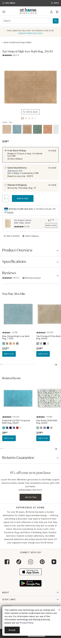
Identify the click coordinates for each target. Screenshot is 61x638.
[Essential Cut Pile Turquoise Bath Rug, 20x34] (4, 427)
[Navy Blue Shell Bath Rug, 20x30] (48, 427)
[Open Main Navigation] (4, 12)
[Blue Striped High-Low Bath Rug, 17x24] (4, 343)
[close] (59, 610)
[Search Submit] (55, 20)
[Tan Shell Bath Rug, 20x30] (51, 427)
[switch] (12, 236)
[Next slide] (56, 364)
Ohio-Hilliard (16, 159)
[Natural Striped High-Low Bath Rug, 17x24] (14, 343)
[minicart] (57, 11)
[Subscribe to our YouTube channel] (54, 562)
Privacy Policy (26, 623)
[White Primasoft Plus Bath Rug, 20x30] (48, 343)
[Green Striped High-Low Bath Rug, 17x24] (17, 343)
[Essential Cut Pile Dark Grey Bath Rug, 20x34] (7, 427)
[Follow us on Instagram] (30, 562)
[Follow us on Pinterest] (42, 562)
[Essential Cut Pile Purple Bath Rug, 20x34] (14, 427)
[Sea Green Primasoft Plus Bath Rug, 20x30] (41, 343)
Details (10, 212)
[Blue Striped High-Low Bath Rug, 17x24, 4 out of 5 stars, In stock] (18, 314)
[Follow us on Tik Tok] (19, 562)
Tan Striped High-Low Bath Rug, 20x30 (27, 51)
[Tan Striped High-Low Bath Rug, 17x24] (7, 343)
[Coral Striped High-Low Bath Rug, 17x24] (10, 343)
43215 (30, 176)
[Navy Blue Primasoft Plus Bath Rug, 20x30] (45, 343)
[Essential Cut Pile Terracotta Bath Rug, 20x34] (17, 427)
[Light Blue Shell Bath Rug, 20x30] (45, 427)
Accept (12, 630)
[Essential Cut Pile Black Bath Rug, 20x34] (10, 427)
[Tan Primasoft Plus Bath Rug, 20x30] (38, 343)
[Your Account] (51, 11)
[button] (28, 11)
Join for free (30, 497)
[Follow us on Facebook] (7, 562)
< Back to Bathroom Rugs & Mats (17, 42)
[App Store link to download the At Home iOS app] (31, 571)
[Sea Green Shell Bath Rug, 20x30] (38, 427)
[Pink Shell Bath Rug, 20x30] (41, 427)
